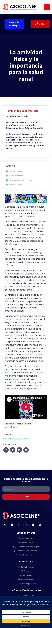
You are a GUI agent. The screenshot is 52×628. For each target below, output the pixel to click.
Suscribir (26, 497)
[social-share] (6, 450)
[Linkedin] (4, 525)
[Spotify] (40, 525)
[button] (47, 7)
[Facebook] (11, 525)
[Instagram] (25, 525)
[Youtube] (33, 525)
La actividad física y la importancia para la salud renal (26, 65)
